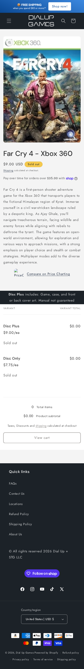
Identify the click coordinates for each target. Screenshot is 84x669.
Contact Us (17, 493)
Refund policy (70, 652)
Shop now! (59, 6)
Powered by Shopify (46, 652)
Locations (16, 504)
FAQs (13, 483)
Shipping (8, 170)
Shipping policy (66, 659)
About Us (15, 534)
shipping (41, 426)
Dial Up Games (25, 652)
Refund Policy (19, 514)
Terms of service (43, 659)
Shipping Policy (20, 524)
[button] (9, 21)
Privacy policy (21, 659)
